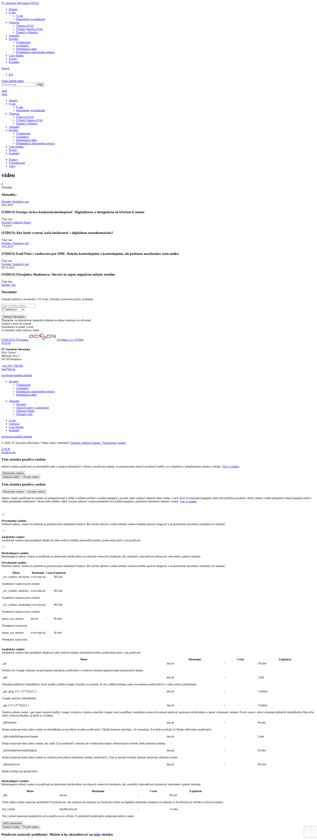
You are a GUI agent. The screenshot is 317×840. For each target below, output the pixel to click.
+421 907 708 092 (12, 365)
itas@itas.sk (8, 369)
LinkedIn (26, 375)
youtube (16, 375)
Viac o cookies (230, 466)
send (4, 90)
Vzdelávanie (23, 42)
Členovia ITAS (25, 25)
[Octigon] (43, 339)
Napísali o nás (20, 201)
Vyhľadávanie (17, 162)
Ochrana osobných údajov (85, 442)
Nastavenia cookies (13, 491)
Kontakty (14, 62)
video (12, 166)
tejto (97, 834)
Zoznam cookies (36, 491)
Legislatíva (22, 45)
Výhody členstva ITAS (29, 29)
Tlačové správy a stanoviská (32, 407)
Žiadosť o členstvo (27, 32)
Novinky (6, 201)
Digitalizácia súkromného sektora (35, 52)
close (4, 94)
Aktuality (14, 35)
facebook (6, 375)
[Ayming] (22, 339)
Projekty (14, 39)
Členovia (14, 22)
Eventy (13, 58)
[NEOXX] (8, 339)
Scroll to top (8, 452)
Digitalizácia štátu (26, 48)
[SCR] (5, 449)
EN (11, 74)
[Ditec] (79, 339)
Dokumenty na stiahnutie (30, 19)
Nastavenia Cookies (114, 442)
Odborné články (21, 222)
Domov (13, 9)
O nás (12, 12)
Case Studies (16, 55)
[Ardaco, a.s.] (66, 339)
